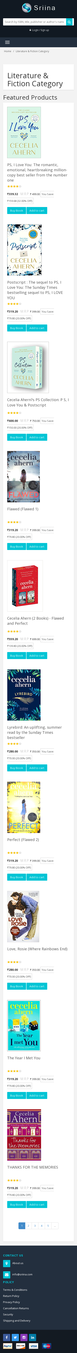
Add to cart (36, 210)
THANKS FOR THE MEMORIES (32, 1167)
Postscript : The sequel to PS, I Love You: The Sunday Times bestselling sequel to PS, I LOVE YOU (35, 290)
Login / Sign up (40, 30)
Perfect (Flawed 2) (23, 839)
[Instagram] (24, 1337)
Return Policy (11, 1296)
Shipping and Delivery (16, 1320)
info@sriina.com (22, 1274)
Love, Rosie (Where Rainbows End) (37, 948)
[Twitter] (15, 1337)
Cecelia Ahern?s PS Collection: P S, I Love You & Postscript (38, 402)
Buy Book (16, 210)
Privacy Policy (11, 1302)
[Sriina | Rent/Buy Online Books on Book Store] (38, 7)
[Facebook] (6, 1337)
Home (7, 51)
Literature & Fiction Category (32, 51)
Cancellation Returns (16, 1308)
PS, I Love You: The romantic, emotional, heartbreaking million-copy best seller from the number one (37, 172)
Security (8, 1314)
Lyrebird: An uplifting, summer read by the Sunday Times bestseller (34, 732)
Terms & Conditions (15, 1290)
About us (17, 1263)
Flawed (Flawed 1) (22, 508)
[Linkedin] (32, 1337)
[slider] (14, 186)
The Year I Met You (23, 1057)
